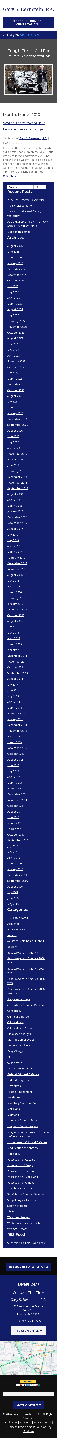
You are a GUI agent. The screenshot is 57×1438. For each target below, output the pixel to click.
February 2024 (16, 321)
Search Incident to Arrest (23, 1188)
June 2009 (13, 898)
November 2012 (17, 748)
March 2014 (14, 707)
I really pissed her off (20, 205)
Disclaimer (10, 1422)
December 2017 (17, 517)
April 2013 (13, 736)
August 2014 (15, 678)
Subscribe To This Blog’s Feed (26, 1243)
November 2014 (17, 661)
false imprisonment (19, 1068)
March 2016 (14, 592)
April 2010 (13, 857)
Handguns (13, 1097)
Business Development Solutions (27, 1427)
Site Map (25, 1422)
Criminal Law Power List (22, 1028)
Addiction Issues (17, 929)
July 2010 (12, 846)
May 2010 (13, 852)
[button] (54, 35)
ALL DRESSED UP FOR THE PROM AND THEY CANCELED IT (27, 224)
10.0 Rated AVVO (17, 918)
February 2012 (16, 788)
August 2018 (15, 494)
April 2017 (13, 546)
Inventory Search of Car (22, 1103)
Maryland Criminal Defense (24, 1120)
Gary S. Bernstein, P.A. (33, 138)
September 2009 (17, 880)
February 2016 (16, 598)
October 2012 (15, 754)
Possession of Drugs (20, 1165)
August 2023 (15, 338)
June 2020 (13, 436)
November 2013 (17, 730)
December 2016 (17, 563)
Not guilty (13, 1154)
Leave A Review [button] (27, 1404)
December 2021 (17, 384)
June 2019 (13, 465)
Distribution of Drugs (20, 1039)
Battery (12, 947)
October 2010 (15, 834)
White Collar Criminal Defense (26, 1223)
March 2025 (14, 303)
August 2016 (15, 575)
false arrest (14, 1063)
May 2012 (13, 771)
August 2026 (15, 246)
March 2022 (14, 378)
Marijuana (13, 1109)
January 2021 (15, 413)
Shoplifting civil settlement (24, 1200)
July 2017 (12, 534)
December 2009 (17, 875)
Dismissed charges (19, 1034)
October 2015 (15, 615)
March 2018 (14, 505)
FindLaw (28, 1431)
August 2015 (15, 621)
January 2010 (15, 869)
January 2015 (15, 650)
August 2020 (15, 430)
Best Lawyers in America (22, 952)
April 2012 (13, 777)
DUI (22, 143)
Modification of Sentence (23, 1148)
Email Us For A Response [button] (31, 1266)
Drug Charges (16, 1051)
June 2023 (13, 344)
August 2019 (15, 459)
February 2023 (16, 361)
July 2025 (12, 286)
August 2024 (15, 309)
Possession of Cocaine (21, 1159)
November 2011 (17, 800)
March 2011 (14, 823)
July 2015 (12, 627)
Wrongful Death (17, 1229)
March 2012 (14, 782)
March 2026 (14, 257)
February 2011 (16, 829)
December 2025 (17, 269)
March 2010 (14, 863)
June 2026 (13, 251)
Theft (10, 1211)
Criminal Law (15, 1022)
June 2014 (13, 690)
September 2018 (17, 488)
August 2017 (15, 528)
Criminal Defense (18, 1016)
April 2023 (13, 355)
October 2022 (15, 367)
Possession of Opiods (20, 1182)
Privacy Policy (42, 1422)
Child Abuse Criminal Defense (25, 1005)
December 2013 (17, 725)
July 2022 (12, 373)
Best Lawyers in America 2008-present (26, 991)
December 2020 (17, 419)
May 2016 (13, 580)
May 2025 (13, 292)
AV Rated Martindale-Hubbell (25, 941)
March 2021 (14, 407)
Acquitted (13, 923)
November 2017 (17, 523)
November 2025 (17, 275)
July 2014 (12, 684)
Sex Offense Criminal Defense (25, 1194)
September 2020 (17, 425)
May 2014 (13, 696)
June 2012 (13, 765)
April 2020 (13, 448)
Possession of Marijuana (22, 1177)
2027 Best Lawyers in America (26, 200)
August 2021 (15, 396)
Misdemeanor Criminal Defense (27, 1142)
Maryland (13, 1114)
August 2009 (15, 886)
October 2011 (15, 805)
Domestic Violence (19, 1045)
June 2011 (13, 817)
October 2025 (15, 280)
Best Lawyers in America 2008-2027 (26, 981)
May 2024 (13, 315)
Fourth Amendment (19, 1091)
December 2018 (17, 477)
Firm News (14, 1086)
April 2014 (13, 702)
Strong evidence (17, 1205)
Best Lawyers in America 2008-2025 (26, 961)
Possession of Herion (20, 1171)
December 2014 (17, 655)
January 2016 (15, 604)
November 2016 (17, 569)
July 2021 (12, 401)
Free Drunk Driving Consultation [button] (27, 22)
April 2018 (13, 500)
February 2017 (16, 557)
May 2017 (13, 540)
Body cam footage (18, 999)
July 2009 (12, 892)
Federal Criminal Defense (23, 1074)
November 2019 (17, 453)
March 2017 (14, 551)
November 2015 (17, 609)
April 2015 (13, 638)
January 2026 (15, 263)
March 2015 (14, 644)
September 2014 (17, 673)
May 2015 (13, 632)
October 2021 (15, 390)
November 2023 (17, 326)
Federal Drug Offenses (21, 1080)
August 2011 (15, 811)
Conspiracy (14, 1011)
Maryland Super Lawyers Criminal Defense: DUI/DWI (28, 1134)
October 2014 (15, 667)
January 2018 (15, 511)
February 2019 (16, 471)
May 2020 (13, 442)
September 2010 (17, 840)
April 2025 (13, 298)
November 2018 (17, 482)
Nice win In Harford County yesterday (24, 214)
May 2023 (13, 350)
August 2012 (15, 759)
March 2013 (14, 742)
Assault (12, 935)
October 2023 (15, 332)
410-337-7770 (30, 35)
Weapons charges (18, 1217)
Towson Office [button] (28, 1330)
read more (9, 175)
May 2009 (13, 904)
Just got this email (18, 232)
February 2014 (16, 713)
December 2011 (17, 794)
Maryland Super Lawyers (22, 1126)
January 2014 (15, 719)
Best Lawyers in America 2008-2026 (26, 971)
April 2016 (13, 586)
